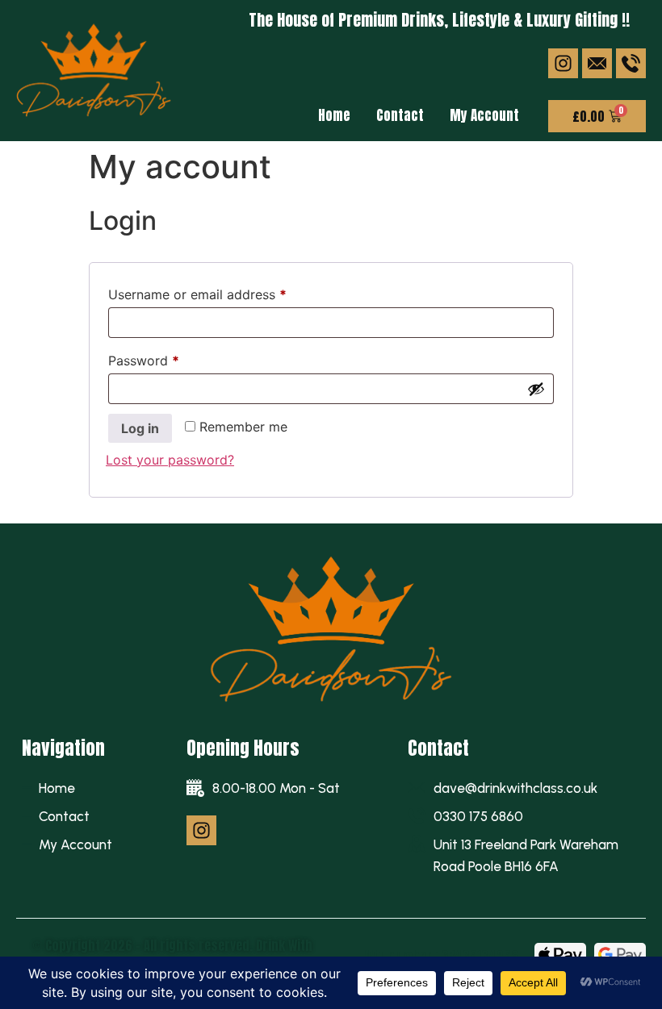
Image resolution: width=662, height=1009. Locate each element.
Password (170, 358)
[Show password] (536, 389)
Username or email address (224, 291)
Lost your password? (170, 460)
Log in (140, 428)
